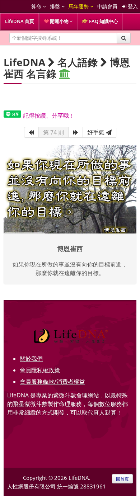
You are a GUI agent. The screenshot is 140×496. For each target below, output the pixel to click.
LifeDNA (24, 62)
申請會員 (107, 6)
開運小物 (59, 21)
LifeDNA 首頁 (19, 21)
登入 (132, 6)
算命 (37, 6)
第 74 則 (53, 132)
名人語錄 (77, 62)
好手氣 (96, 132)
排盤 (55, 6)
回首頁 (122, 479)
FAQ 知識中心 (103, 21)
